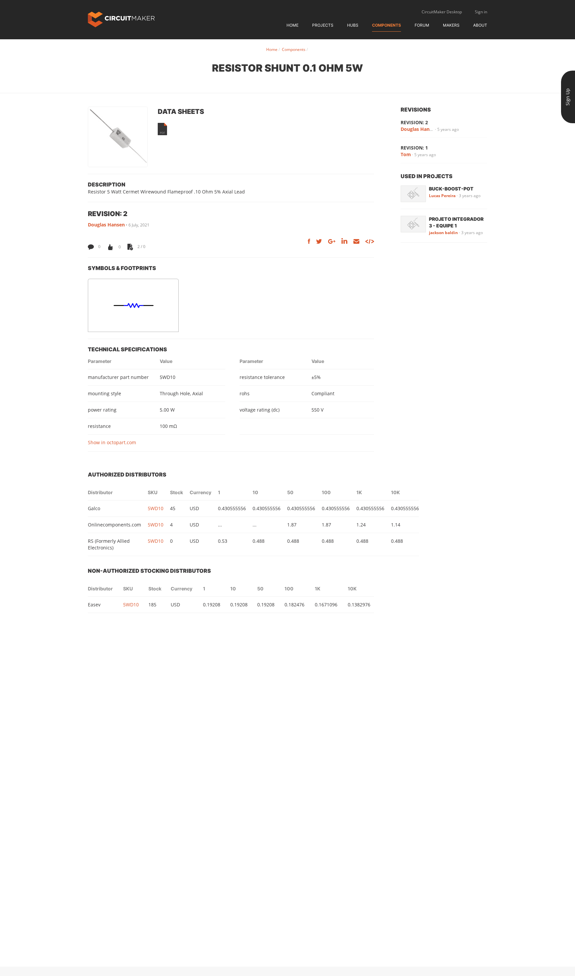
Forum (422, 25)
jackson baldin (443, 232)
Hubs (352, 25)
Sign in (481, 12)
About (480, 25)
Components (386, 25)
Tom (406, 154)
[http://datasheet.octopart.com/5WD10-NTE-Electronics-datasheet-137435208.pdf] (162, 129)
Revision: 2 (414, 122)
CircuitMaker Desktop (442, 12)
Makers (451, 25)
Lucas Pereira (442, 195)
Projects (322, 25)
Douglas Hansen (106, 224)
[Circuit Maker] (121, 19)
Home (292, 25)
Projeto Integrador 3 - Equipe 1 (456, 222)
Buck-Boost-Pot (451, 188)
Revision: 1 (414, 148)
